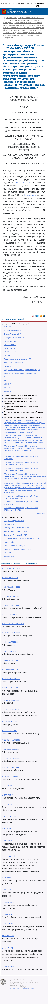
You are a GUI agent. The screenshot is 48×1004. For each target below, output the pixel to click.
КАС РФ (7, 366)
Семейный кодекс (12, 377)
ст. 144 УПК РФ (8, 902)
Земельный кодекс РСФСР (15, 535)
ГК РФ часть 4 (10, 352)
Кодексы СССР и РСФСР (14, 518)
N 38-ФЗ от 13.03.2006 (10, 642)
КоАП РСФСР (10, 542)
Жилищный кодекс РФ (14, 363)
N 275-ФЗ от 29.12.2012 (10, 614)
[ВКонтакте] (35, 315)
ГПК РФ (7, 355)
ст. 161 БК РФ (7, 878)
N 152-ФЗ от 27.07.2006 (11, 740)
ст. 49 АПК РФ (7, 948)
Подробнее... (40, 513)
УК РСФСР (8, 553)
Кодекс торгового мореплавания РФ (20, 373)
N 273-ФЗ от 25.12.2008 (11, 633)
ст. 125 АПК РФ (8, 966)
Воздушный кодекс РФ (14, 338)
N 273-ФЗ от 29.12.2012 (10, 596)
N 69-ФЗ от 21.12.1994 (10, 578)
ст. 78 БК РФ (7, 841)
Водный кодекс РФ (12, 334)
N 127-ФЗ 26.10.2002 (9, 731)
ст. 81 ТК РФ (6, 829)
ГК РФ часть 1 (10, 341)
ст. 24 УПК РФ (7, 923)
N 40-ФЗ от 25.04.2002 (11, 587)
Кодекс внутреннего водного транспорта (22, 370)
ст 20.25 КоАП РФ (9, 816)
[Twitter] (38, 315)
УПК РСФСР (9, 556)
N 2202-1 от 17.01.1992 (10, 722)
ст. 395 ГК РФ (7, 804)
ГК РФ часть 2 (10, 345)
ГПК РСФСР (9, 524)
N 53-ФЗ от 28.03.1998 (10, 767)
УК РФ (7, 388)
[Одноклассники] (41, 315)
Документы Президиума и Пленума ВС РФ (23, 417)
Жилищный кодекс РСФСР (16, 531)
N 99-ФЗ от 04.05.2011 (10, 688)
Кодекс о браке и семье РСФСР (18, 549)
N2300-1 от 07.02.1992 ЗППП (13, 624)
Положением (29, 195)
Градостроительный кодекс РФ (17, 359)
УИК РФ (7, 384)
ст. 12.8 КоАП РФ (8, 856)
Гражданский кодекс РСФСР (16, 528)
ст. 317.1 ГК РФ (7, 795)
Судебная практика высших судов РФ (21, 395)
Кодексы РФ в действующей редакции (21, 324)
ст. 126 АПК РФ (8, 936)
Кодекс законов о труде (14, 546)
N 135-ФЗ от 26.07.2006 (11, 679)
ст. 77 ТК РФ (7, 890)
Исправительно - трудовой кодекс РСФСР (22, 538)
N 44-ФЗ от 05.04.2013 (10, 749)
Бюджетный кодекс (12, 330)
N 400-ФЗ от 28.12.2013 (11, 569)
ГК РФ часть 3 (10, 348)
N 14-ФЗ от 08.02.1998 (10, 700)
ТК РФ (6, 380)
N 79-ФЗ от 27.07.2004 (10, 605)
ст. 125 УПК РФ (7, 914)
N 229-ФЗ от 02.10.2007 (11, 758)
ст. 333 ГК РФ (7, 786)
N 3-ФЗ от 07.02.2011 (10, 660)
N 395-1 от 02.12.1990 (10, 777)
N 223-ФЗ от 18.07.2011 (10, 709)
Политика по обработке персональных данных (22, 988)
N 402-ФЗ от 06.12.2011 (10, 670)
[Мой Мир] (43, 315)
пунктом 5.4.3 (23, 183)
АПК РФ (7, 327)
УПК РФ (7, 391)
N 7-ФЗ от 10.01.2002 (10, 651)
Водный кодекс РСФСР (14, 521)
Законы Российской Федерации (18, 398)
